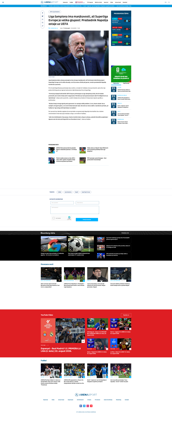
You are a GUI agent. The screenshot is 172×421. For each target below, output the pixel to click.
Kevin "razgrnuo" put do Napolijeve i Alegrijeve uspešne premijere (84, 6)
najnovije (45, 399)
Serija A (120, 103)
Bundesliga (121, 119)
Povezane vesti (54, 145)
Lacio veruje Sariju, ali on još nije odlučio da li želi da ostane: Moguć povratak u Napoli (96, 285)
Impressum (70, 399)
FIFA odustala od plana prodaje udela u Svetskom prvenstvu (117, 254)
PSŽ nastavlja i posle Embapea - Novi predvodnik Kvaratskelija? (96, 159)
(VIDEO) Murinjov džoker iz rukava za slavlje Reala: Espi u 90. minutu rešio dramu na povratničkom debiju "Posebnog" (124, 90)
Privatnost (97, 399)
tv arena (79, 412)
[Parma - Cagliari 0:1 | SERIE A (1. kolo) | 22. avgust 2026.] (120, 324)
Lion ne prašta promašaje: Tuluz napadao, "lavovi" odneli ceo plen (117, 6)
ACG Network (80, 399)
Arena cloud (118, 2)
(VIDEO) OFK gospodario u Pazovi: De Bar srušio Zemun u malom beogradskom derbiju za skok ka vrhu (124, 98)
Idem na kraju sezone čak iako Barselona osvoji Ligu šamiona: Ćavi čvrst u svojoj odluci (50, 285)
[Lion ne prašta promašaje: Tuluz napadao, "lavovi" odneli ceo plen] (120, 370)
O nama (89, 399)
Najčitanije (126, 83)
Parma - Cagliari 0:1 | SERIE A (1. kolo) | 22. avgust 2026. (120, 332)
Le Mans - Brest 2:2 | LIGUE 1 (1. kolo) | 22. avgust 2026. (120, 352)
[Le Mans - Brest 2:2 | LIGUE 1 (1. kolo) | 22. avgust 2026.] (120, 344)
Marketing (118, 399)
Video (111, 2)
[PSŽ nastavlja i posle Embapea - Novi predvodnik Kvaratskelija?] (83, 160)
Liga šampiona (68, 192)
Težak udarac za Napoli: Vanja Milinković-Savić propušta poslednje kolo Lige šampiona (98, 149)
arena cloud (61, 399)
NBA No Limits (98, 2)
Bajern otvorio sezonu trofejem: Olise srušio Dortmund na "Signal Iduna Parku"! (124, 122)
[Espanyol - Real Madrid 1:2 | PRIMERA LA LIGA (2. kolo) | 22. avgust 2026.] (63, 330)
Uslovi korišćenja (108, 399)
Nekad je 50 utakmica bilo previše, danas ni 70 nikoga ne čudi (118, 246)
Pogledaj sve (125, 233)
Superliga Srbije (122, 95)
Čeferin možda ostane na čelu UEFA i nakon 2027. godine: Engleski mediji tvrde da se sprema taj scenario (65, 159)
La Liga (119, 87)
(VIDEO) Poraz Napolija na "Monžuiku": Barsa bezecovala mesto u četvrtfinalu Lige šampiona (74, 285)
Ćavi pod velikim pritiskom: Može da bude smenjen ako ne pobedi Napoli (120, 284)
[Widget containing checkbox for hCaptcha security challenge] (62, 218)
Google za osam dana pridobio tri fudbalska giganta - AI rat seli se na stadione (52, 254)
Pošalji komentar (87, 219)
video (53, 399)
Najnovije (65, 2)
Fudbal (71, 2)
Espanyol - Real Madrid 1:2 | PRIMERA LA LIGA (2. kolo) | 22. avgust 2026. (61, 349)
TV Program (90, 2)
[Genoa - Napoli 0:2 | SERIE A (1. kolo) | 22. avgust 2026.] (97, 344)
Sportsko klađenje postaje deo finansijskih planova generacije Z (118, 238)
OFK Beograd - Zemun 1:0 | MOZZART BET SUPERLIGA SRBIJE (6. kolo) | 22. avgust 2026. (97, 333)
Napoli (76, 192)
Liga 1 (119, 111)
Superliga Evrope (86, 192)
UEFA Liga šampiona (55, 11)
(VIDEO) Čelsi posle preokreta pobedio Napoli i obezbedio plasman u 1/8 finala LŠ (66, 149)
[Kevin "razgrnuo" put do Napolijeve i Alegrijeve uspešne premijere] (97, 370)
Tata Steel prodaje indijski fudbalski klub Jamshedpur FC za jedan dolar (79, 254)
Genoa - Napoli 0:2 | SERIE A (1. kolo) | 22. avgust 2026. (97, 352)
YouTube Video (47, 315)
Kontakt (127, 399)
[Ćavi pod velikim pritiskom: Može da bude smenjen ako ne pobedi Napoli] (120, 274)
